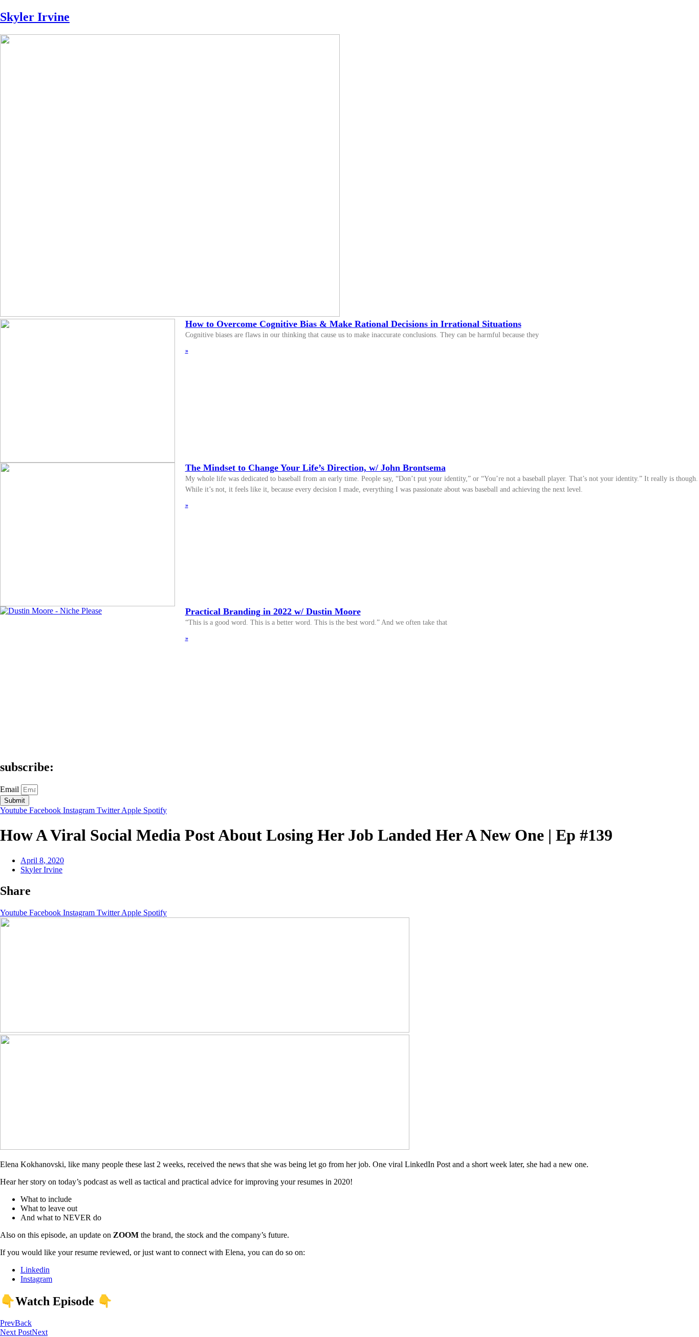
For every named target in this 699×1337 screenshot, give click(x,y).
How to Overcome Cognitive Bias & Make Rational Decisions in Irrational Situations (353, 324)
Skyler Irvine (35, 17)
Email (10, 789)
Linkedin (35, 1269)
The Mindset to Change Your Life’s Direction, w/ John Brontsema (315, 468)
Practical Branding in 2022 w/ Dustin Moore (273, 611)
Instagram (36, 1279)
